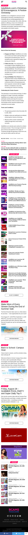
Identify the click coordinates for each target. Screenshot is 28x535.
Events (22, 519)
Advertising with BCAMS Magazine (12, 521)
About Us (24, 521)
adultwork (13, 138)
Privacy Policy (14, 519)
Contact (14, 523)
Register (6, 519)
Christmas (20, 138)
